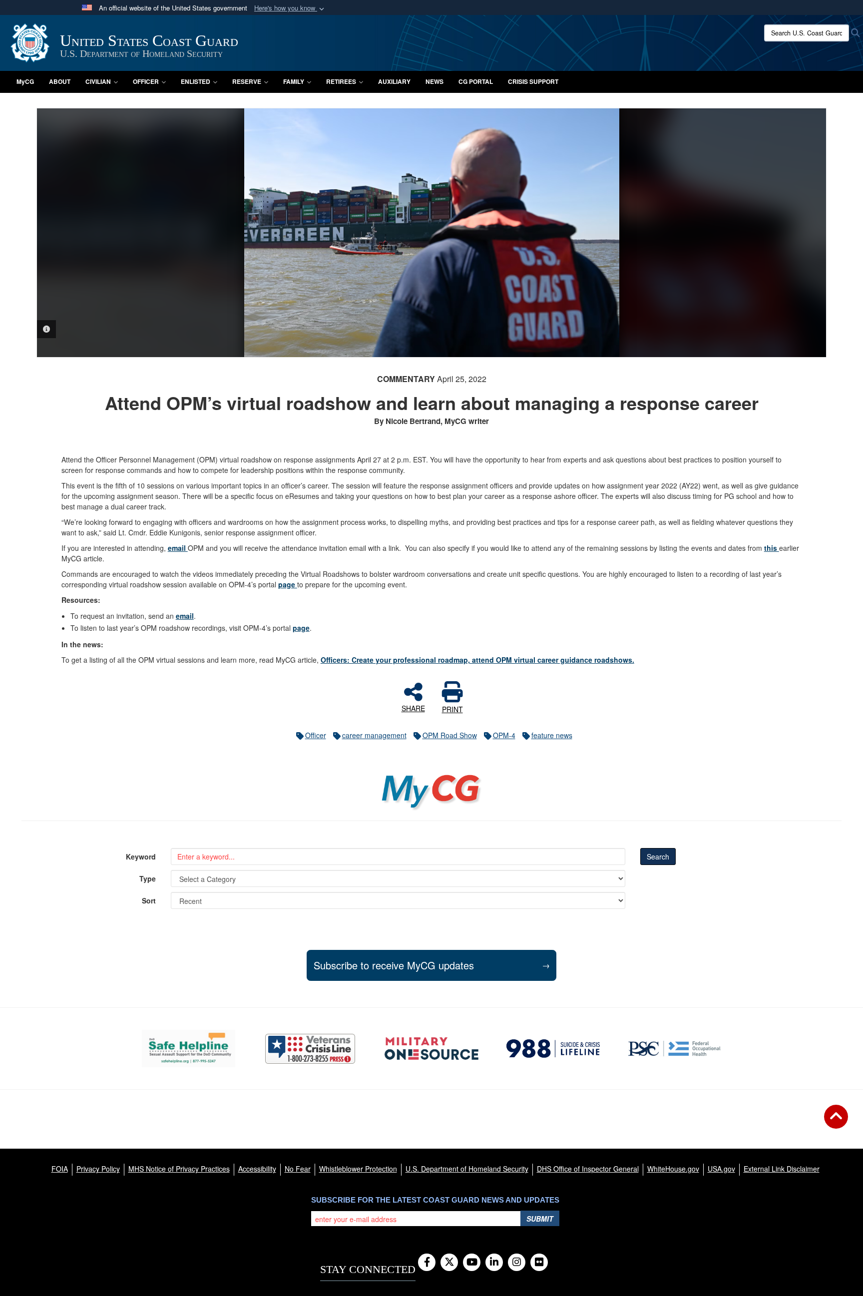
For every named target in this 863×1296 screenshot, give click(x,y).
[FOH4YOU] (674, 1048)
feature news (551, 735)
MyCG (25, 81)
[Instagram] (516, 1263)
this (771, 548)
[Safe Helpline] (188, 1048)
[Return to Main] (836, 1123)
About (59, 81)
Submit (539, 1219)
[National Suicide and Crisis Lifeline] (553, 1048)
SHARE (413, 707)
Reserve (246, 81)
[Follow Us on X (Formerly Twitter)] (449, 1263)
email (178, 548)
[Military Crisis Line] (310, 1049)
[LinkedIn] (494, 1263)
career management (374, 735)
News (434, 81)
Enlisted (195, 81)
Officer (146, 81)
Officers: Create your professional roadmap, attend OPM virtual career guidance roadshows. (477, 660)
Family (293, 81)
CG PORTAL (475, 81)
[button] (290, 8)
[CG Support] (431, 1048)
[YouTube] (471, 1263)
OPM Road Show (450, 735)
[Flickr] (539, 1263)
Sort (149, 900)
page (287, 584)
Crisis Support (533, 81)
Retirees (341, 81)
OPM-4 (504, 735)
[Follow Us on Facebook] (426, 1263)
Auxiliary (394, 81)
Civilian (98, 81)
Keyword (141, 857)
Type (147, 878)
